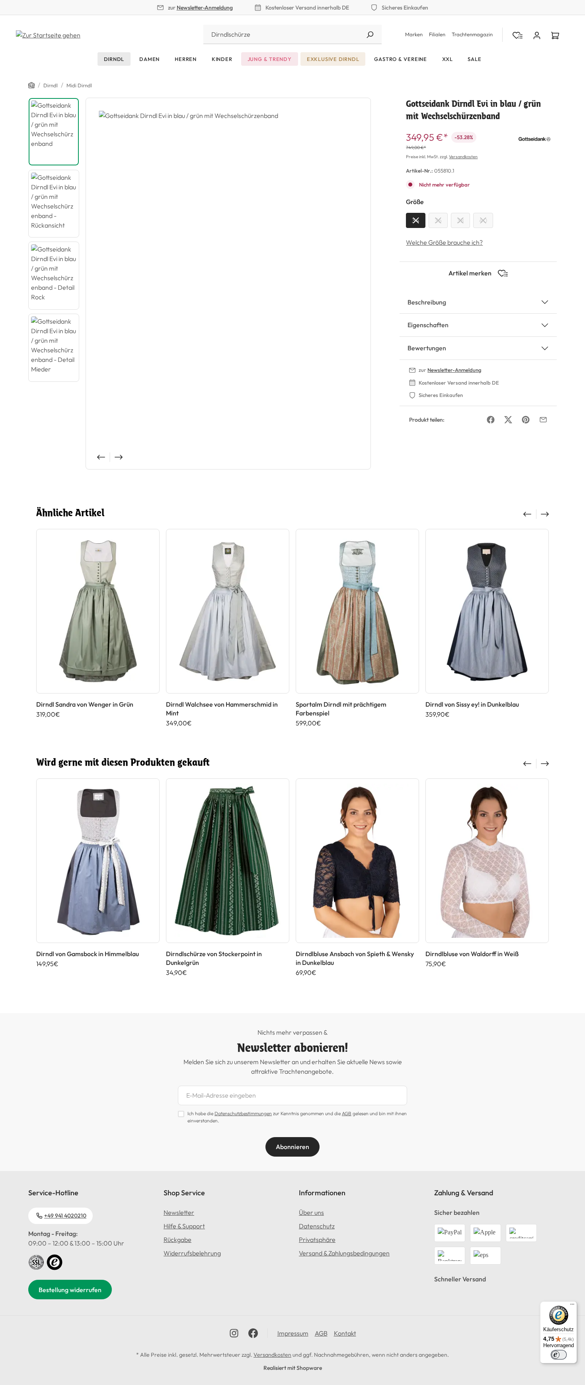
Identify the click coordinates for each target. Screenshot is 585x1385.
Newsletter (179, 1212)
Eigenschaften (428, 325)
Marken (414, 34)
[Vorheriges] (100, 457)
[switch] (559, 1354)
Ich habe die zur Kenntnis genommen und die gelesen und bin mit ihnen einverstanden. (297, 1117)
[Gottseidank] (534, 138)
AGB (346, 1113)
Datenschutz (317, 1226)
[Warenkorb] (555, 35)
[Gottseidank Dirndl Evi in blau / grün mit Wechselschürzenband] (228, 283)
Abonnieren (292, 1147)
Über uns (311, 1212)
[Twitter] (508, 420)
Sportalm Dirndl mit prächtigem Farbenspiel (341, 708)
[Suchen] (370, 34)
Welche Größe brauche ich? (444, 242)
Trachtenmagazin (472, 34)
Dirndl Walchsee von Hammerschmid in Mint (222, 708)
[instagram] (234, 1333)
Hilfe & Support (184, 1226)
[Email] (543, 420)
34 (415, 220)
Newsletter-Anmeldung (205, 7)
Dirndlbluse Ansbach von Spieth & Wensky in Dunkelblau (355, 958)
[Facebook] (491, 420)
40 (483, 220)
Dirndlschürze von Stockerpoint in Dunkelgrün (214, 958)
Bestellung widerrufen (70, 1290)
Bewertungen (427, 348)
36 (438, 220)
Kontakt (345, 1333)
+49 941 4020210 (65, 1215)
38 (460, 220)
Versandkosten (463, 156)
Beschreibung (427, 302)
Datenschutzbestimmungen (243, 1113)
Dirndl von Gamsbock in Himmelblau (87, 954)
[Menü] (572, 1306)
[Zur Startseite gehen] (48, 34)
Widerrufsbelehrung (192, 1253)
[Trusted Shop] (54, 1261)
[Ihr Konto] (536, 35)
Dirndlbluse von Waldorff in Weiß (472, 954)
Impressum (292, 1333)
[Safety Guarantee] (36, 1261)
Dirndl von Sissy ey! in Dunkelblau (472, 704)
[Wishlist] (517, 35)
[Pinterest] (526, 420)
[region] (199, 284)
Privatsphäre (317, 1240)
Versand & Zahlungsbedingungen (344, 1253)
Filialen (437, 34)
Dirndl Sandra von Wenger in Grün (84, 704)
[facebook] (253, 1333)
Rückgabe (177, 1240)
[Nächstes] (119, 457)
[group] (98, 628)
